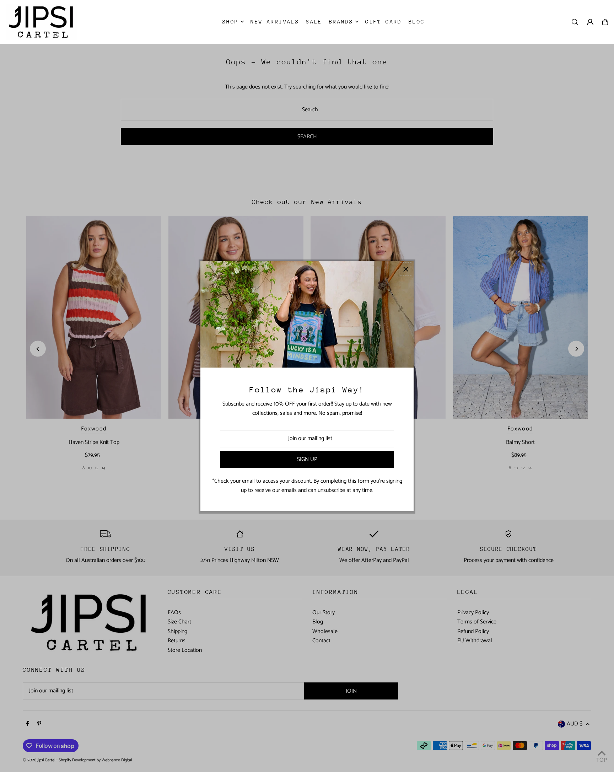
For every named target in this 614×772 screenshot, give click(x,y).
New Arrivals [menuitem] (275, 21)
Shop (230, 21)
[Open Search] (575, 22)
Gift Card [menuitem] (383, 21)
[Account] (590, 22)
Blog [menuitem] (417, 21)
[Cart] (605, 22)
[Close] (405, 269)
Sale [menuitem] (314, 21)
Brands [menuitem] (341, 21)
